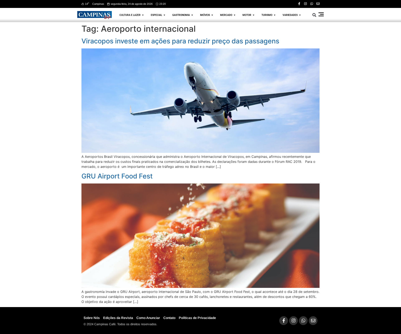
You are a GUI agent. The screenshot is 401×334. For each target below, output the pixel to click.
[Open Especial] (164, 15)
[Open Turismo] (274, 15)
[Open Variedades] (300, 15)
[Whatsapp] (311, 3)
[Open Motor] (253, 15)
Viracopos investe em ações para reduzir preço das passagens (180, 41)
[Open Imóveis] (212, 15)
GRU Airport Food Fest (117, 176)
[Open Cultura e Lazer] (143, 15)
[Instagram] (305, 3)
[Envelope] (318, 3)
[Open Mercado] (234, 15)
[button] (314, 14)
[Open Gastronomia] (192, 15)
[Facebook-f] (299, 3)
